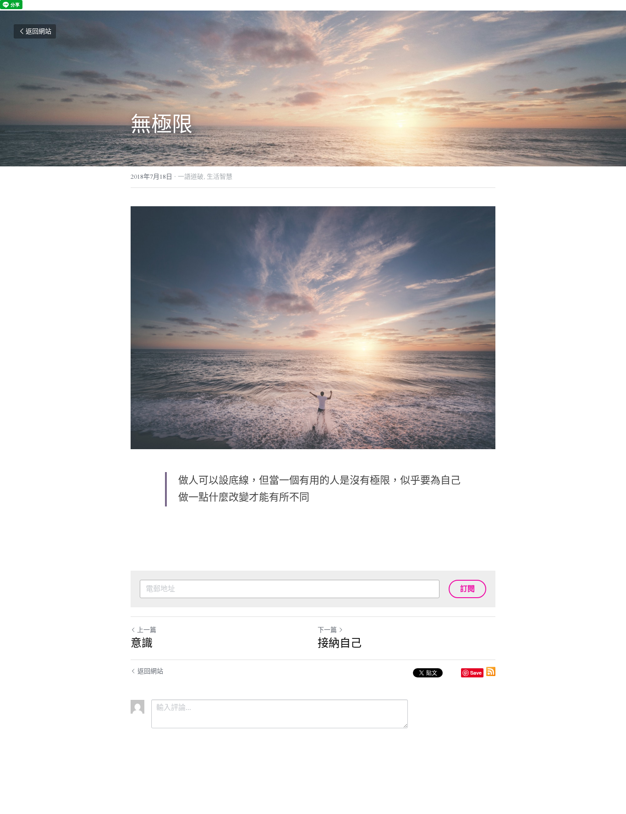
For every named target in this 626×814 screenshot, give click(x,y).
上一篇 (146, 630)
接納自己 (340, 642)
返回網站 (38, 31)
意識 (142, 642)
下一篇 (327, 630)
